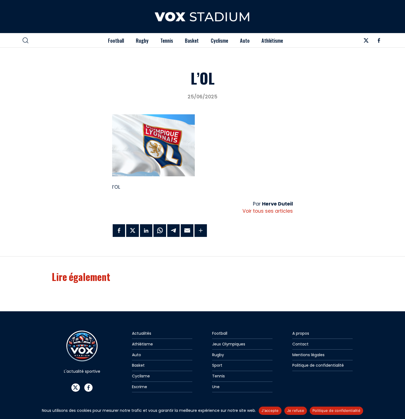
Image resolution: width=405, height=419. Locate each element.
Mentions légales (308, 355)
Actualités (141, 333)
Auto (245, 40)
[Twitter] (366, 42)
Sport (217, 365)
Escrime (139, 387)
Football (116, 40)
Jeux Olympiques (228, 344)
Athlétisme (272, 40)
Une (216, 387)
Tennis (166, 40)
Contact (300, 344)
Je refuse (295, 410)
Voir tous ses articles (267, 211)
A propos (300, 333)
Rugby (142, 40)
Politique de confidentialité (318, 365)
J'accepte (270, 410)
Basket (192, 40)
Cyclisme (219, 40)
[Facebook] (379, 42)
